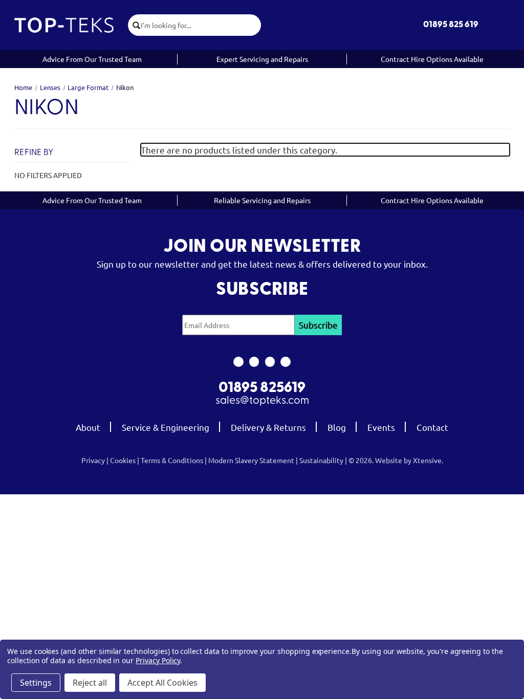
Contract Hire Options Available (432, 58)
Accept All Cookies (162, 682)
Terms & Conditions (172, 460)
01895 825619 (262, 388)
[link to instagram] (254, 362)
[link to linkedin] (286, 362)
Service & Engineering (165, 427)
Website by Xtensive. (409, 460)
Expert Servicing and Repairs (262, 58)
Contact (432, 427)
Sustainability (321, 460)
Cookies (123, 460)
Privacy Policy (158, 660)
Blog (337, 427)
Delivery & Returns (268, 427)
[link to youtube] (270, 362)
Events (381, 427)
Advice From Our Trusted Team (92, 58)
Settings (36, 682)
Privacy (93, 460)
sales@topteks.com (262, 401)
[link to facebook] (238, 362)
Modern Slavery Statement (251, 460)
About (88, 427)
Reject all (90, 682)
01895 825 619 (450, 24)
